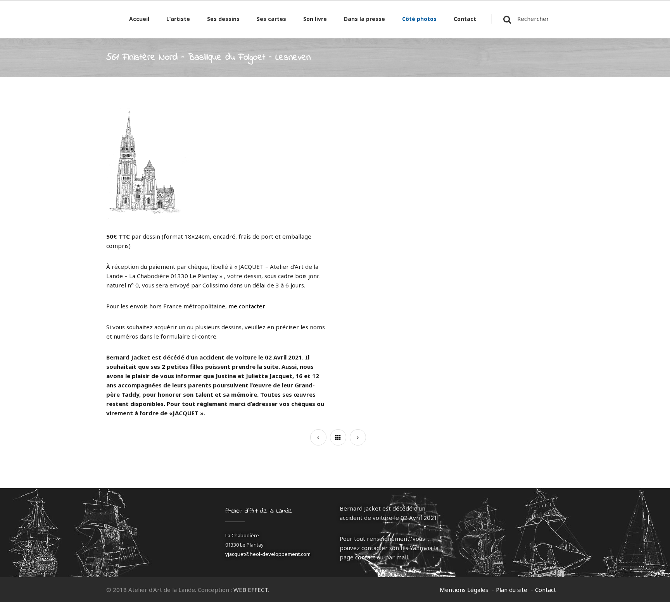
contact (365, 557)
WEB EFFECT (250, 589)
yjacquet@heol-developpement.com (268, 553)
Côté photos (419, 19)
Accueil (139, 19)
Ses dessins (223, 19)
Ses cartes (271, 19)
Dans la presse (364, 19)
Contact (465, 19)
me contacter (246, 306)
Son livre (315, 19)
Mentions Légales (464, 589)
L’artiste (178, 19)
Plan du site (511, 589)
